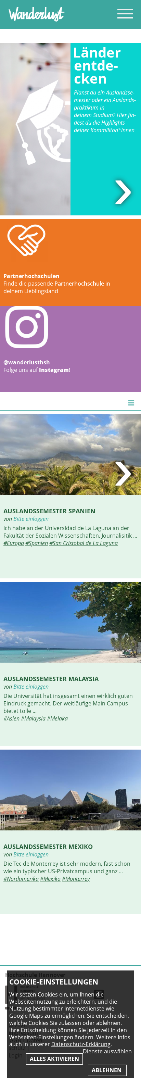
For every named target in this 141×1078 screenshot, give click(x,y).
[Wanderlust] (37, 19)
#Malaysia (33, 718)
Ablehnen (107, 1070)
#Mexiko (50, 878)
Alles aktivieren (54, 1059)
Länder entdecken (97, 65)
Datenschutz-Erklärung (81, 1044)
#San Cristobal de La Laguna (83, 543)
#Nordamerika (21, 878)
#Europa (13, 543)
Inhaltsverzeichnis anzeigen (125, 13)
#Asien (11, 718)
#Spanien (36, 543)
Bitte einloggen (31, 519)
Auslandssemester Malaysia (51, 678)
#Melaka (57, 718)
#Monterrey (76, 878)
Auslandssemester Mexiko (48, 846)
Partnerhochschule (79, 283)
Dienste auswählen (107, 1051)
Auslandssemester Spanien (49, 510)
